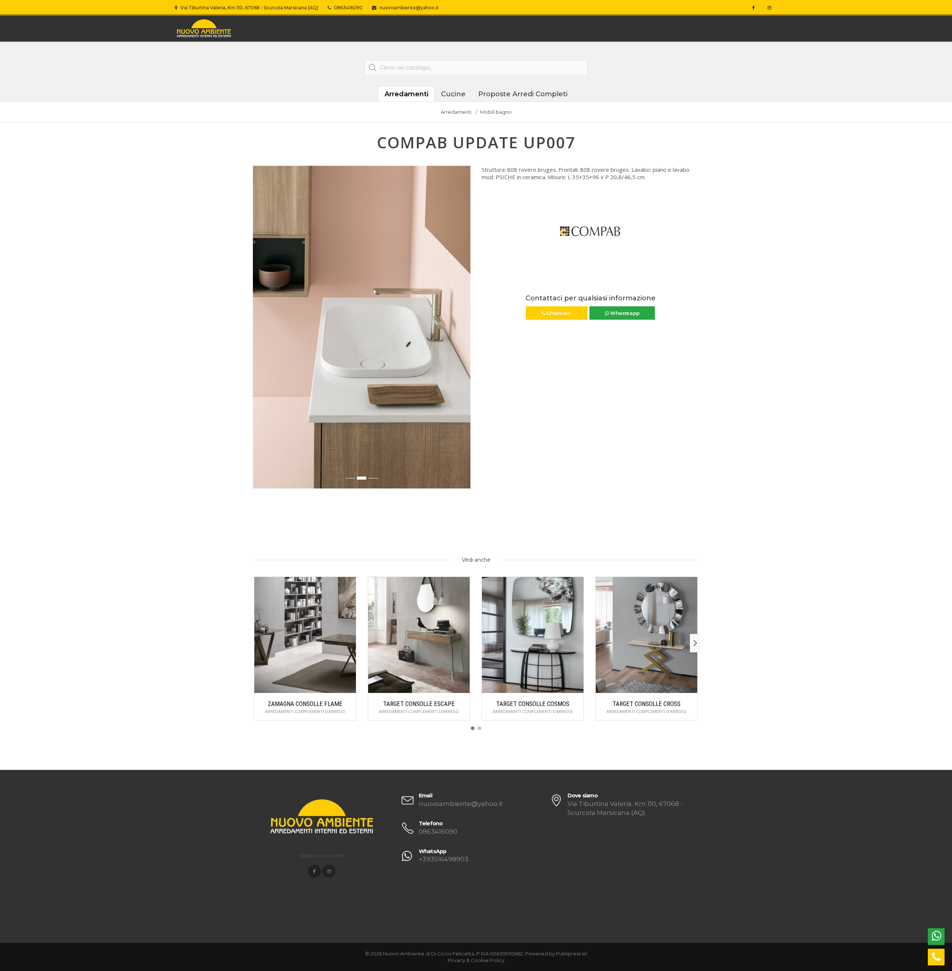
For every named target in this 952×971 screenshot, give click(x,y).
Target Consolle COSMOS (532, 703)
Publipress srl (571, 954)
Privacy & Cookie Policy (476, 960)
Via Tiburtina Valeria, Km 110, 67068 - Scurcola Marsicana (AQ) (248, 7)
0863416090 (348, 7)
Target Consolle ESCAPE (419, 703)
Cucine (453, 94)
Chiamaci (558, 313)
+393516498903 (443, 859)
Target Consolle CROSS (646, 703)
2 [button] (361, 478)
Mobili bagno (496, 112)
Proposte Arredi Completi (522, 94)
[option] (361, 327)
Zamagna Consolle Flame (305, 703)
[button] (259, 331)
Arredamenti (406, 94)
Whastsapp (624, 313)
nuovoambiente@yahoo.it (408, 7)
